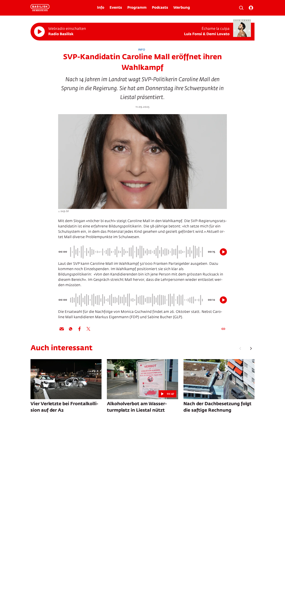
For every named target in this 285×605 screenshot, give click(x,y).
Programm (137, 8)
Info (100, 8)
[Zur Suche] (241, 7)
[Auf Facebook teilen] (79, 328)
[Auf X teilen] (88, 328)
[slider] (137, 252)
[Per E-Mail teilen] (61, 328)
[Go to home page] (40, 8)
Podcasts (160, 8)
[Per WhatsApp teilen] (70, 328)
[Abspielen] (39, 31)
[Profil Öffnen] (250, 7)
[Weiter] (250, 348)
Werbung (181, 8)
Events (116, 8)
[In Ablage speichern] (223, 328)
